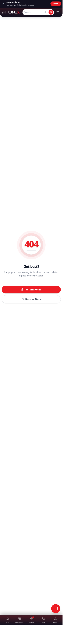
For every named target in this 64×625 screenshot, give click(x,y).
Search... (27, 12)
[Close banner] (3, 4)
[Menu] (58, 12)
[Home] (11, 12)
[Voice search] (45, 12)
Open (55, 3)
